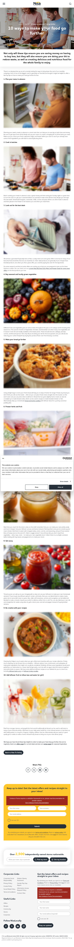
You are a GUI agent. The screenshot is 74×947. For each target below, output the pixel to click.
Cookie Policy (8, 886)
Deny (36, 487)
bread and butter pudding (32, 401)
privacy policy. (59, 832)
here (54, 834)
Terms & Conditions (10, 892)
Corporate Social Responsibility (9, 879)
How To (26, 24)
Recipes (6, 906)
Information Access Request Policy (23, 889)
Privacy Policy (8, 883)
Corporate (7, 915)
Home (20, 24)
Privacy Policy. (54, 883)
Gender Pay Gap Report (22, 884)
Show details (64, 481)
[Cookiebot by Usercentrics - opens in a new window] (64, 458)
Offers (5, 903)
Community (7, 909)
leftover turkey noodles (31, 671)
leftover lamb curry (15, 671)
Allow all (60, 487)
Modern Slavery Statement (22, 879)
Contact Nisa (21, 893)
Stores (6, 912)
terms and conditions (41, 832)
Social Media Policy (9, 889)
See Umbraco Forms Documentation (37, 803)
